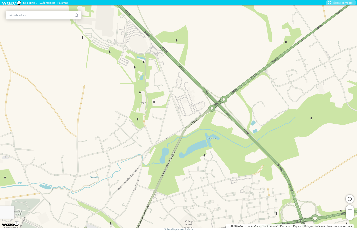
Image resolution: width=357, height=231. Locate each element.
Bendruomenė (270, 226)
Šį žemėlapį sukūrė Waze (178, 229)
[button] (350, 209)
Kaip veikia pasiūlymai (339, 226)
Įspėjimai (320, 226)
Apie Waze (254, 226)
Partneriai (285, 226)
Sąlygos (308, 226)
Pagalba (297, 226)
